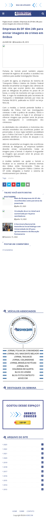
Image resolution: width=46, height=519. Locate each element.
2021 (23, 453)
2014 (23, 485)
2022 (23, 449)
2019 (23, 462)
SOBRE (21, 511)
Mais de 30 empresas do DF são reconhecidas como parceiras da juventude (28, 200)
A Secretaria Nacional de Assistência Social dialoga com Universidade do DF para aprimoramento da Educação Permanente (27, 229)
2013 (23, 489)
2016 (23, 476)
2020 (23, 458)
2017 (23, 471)
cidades (16, 22)
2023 (23, 444)
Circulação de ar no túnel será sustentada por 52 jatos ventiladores (27, 213)
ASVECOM (7, 42)
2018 (23, 467)
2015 (23, 480)
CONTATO (30, 511)
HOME (14, 511)
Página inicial (7, 22)
